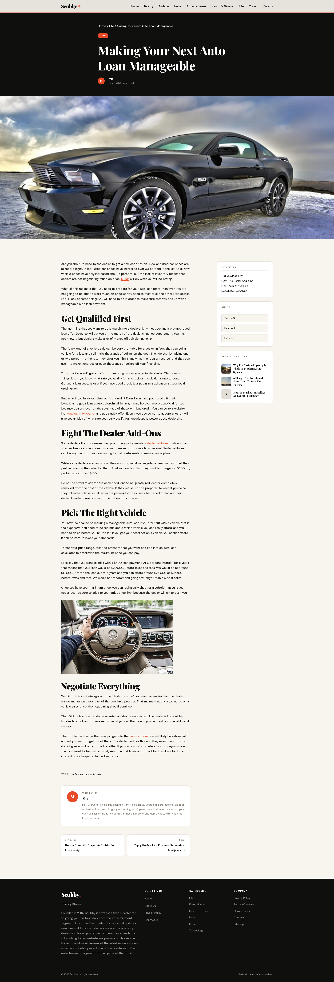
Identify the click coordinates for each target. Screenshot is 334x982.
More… (267, 6)
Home (135, 6)
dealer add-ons (157, 443)
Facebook (230, 328)
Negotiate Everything (234, 291)
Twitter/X (230, 318)
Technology (196, 930)
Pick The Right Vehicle (234, 286)
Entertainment (196, 6)
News (177, 6)
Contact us (151, 920)
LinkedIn (228, 338)
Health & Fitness (222, 6)
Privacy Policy (153, 913)
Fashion (164, 6)
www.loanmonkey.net (80, 413)
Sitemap (239, 924)
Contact (239, 917)
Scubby (69, 6)
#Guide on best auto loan (86, 774)
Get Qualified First (232, 276)
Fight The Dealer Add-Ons (237, 281)
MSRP (125, 279)
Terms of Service (244, 904)
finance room (138, 736)
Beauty (148, 6)
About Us (150, 905)
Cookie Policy (242, 911)
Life (241, 6)
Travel (253, 6)
